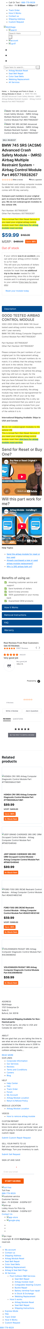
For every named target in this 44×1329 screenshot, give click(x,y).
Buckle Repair (21, 1287)
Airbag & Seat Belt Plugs (16, 1270)
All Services (14, 82)
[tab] (11, 711)
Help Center (12, 1083)
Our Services (12, 1064)
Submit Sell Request (11, 1154)
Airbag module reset (24, 1282)
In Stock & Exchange (24, 1293)
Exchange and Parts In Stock (21, 91)
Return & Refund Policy (17, 1101)
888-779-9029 (28, 2)
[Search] (10, 37)
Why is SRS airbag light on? (19, 566)
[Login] (13, 40)
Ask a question (36, 180)
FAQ (8, 1086)
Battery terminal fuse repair (27, 1290)
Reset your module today (17, 291)
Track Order (14, 10)
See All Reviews (11, 646)
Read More (29, 672)
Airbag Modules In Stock (11, 94)
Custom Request (16, 22)
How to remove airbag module (21, 1116)
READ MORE (7, 1055)
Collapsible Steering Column (28, 1285)
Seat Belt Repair (16, 73)
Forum (9, 1092)
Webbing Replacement (19, 79)
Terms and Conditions (17, 1069)
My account (10, 1249)
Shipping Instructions (24, 1308)
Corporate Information (17, 1061)
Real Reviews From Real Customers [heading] (21, 643)
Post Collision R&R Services (23, 1276)
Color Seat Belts (16, 76)
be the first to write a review (22, 735)
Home (4, 91)
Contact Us (7, 1214)
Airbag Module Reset (18, 70)
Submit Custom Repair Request (16, 1137)
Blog (9, 1075)
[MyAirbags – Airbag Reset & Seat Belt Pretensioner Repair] (10, 27)
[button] (36, 648)
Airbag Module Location (18, 1098)
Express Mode (11, 1311)
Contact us (14, 16)
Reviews (10, 1066)
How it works (16, 1299)
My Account (12, 1095)
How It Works (15, 13)
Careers (10, 1072)
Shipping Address (17, 19)
